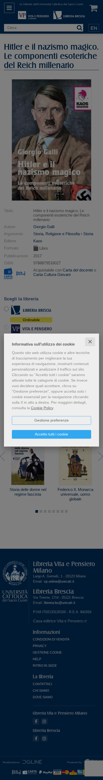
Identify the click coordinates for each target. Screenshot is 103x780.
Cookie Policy (42, 408)
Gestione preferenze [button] (51, 420)
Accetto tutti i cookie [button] (51, 434)
